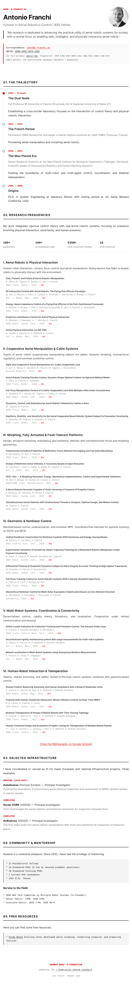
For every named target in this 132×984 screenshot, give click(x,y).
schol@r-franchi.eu (38, 47)
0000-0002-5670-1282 (27, 51)
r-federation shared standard (74, 970)
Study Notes (16, 937)
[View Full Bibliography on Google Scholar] (66, 744)
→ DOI (41, 285)
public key (32, 56)
